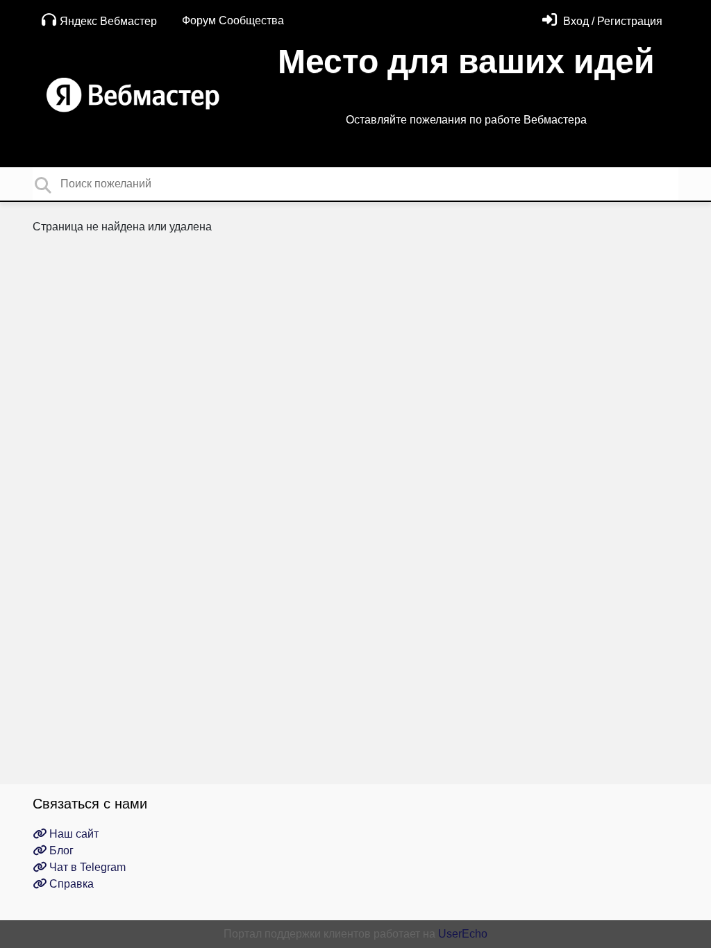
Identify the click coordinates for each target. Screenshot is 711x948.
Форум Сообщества (233, 20)
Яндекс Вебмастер (108, 21)
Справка (70, 884)
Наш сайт (73, 834)
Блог (60, 850)
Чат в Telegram (86, 867)
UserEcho (462, 934)
